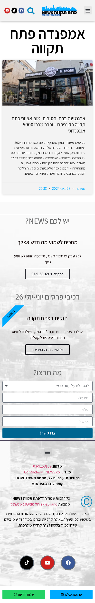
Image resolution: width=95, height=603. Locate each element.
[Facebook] (21, 10)
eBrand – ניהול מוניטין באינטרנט (33, 504)
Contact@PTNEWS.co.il (43, 472)
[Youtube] (7, 10)
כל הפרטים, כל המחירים (47, 349)
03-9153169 (42, 466)
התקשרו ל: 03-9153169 (47, 274)
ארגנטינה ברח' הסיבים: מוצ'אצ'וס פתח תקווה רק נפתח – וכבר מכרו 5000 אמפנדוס (48, 124)
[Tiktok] (14, 10)
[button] (88, 10)
